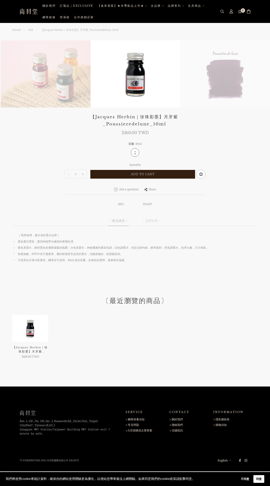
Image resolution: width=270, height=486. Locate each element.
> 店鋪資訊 (176, 430)
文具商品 (194, 6)
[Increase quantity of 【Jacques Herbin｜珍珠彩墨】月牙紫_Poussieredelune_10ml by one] (83, 174)
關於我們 (49, 6)
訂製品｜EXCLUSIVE (76, 6)
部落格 (65, 17)
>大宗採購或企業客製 (139, 430)
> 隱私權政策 (221, 419)
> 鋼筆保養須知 (135, 419)
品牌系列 (174, 6)
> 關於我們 (176, 419)
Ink (30, 30)
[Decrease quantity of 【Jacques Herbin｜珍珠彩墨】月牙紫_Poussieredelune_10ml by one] (68, 174)
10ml (135, 152)
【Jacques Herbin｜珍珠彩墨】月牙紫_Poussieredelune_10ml (30, 350)
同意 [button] (259, 478)
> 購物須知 (220, 425)
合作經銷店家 (84, 17)
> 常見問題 (132, 425)
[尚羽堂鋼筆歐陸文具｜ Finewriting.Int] (29, 11)
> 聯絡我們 (176, 425)
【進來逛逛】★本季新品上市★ (120, 6)
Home (16, 30)
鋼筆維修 (49, 17)
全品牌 (156, 6)
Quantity (135, 165)
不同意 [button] (245, 478)
